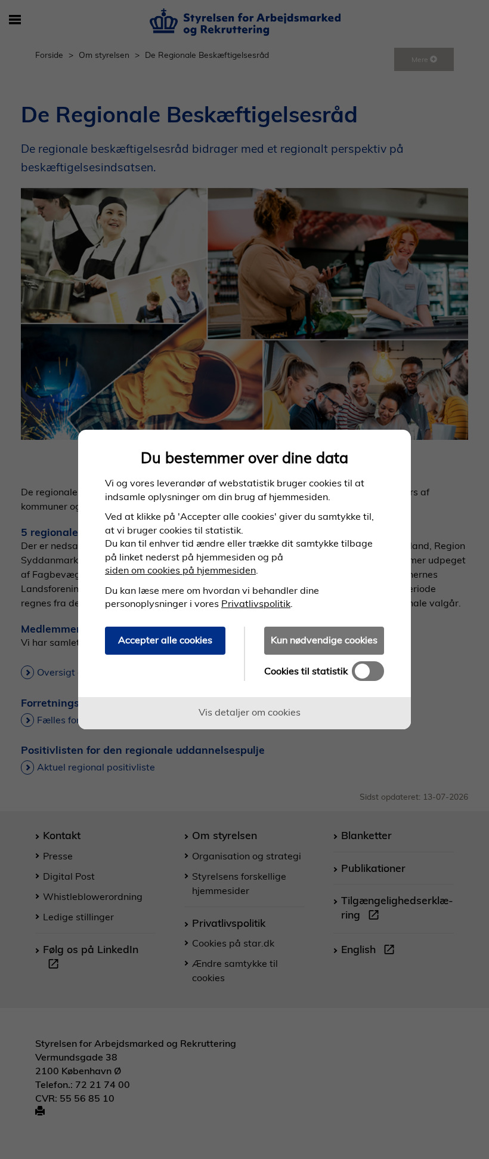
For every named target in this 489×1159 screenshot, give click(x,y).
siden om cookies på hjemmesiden (180, 570)
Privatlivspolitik (255, 603)
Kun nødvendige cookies (324, 640)
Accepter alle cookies (165, 640)
